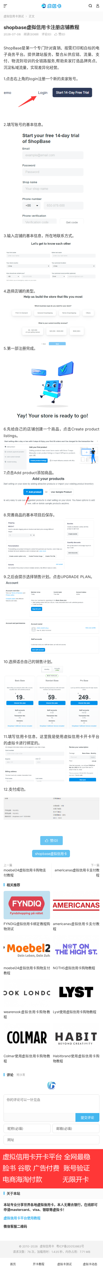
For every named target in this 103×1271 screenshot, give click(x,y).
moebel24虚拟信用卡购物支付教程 (25, 872)
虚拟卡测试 (64, 1264)
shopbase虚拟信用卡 (51, 854)
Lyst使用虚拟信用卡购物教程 (74, 1012)
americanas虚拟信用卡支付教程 (77, 872)
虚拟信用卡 (51, 6)
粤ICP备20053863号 (70, 1246)
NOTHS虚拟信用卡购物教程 (74, 968)
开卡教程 (38, 1264)
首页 (13, 1264)
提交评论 (87, 1117)
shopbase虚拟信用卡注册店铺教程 (41, 27)
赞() (59, 34)
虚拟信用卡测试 (14, 16)
